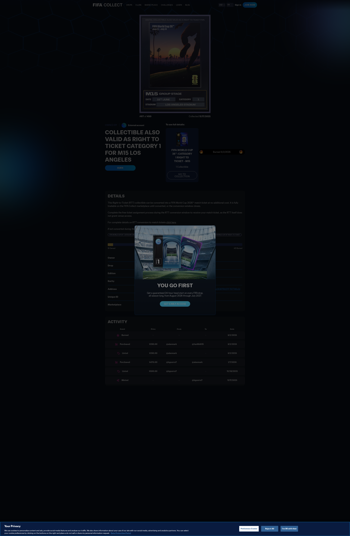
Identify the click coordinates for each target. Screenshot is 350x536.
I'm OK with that (289, 529)
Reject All (269, 529)
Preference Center (249, 529)
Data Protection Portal (121, 533)
